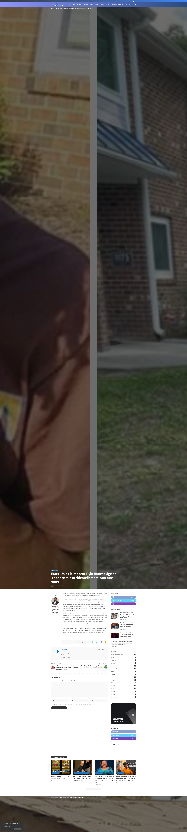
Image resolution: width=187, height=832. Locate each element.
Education (113, 663)
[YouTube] (135, 1)
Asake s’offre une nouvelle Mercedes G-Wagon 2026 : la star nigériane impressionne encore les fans (127, 615)
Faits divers (55, 570)
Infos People (114, 668)
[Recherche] (135, 4)
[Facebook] (130, 1)
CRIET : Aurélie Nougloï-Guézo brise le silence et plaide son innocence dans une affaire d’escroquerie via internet (104, 779)
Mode (112, 671)
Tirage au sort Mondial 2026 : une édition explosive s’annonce (60, 777)
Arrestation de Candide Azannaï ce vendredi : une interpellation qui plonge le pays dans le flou (55, 610)
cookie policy (7, 826)
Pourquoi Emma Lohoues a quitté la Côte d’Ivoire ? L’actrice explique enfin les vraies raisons (82, 778)
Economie (113, 660)
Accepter (17, 828)
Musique (113, 674)
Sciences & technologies (117, 683)
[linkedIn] (96, 642)
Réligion (113, 680)
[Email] (105, 642)
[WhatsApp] (92, 642)
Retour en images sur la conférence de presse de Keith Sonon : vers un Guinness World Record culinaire (126, 778)
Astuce (112, 657)
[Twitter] (132, 1)
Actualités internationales (117, 654)
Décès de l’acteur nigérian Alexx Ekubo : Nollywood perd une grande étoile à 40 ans (127, 634)
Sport (112, 688)
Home (52, 8)
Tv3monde (55, 585)
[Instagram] (133, 1)
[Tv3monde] (58, 4)
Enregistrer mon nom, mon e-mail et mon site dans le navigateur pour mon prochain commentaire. (72, 704)
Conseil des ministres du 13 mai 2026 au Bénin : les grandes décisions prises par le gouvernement (127, 625)
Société (113, 685)
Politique (113, 677)
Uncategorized (114, 697)
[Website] (105, 658)
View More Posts (101, 649)
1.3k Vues (67, 585)
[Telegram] (101, 642)
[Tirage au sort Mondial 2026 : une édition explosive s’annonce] (61, 767)
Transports (114, 691)
